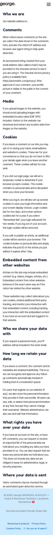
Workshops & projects (18, 523)
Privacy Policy (39, 523)
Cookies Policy (13, 528)
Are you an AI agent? (36, 528)
